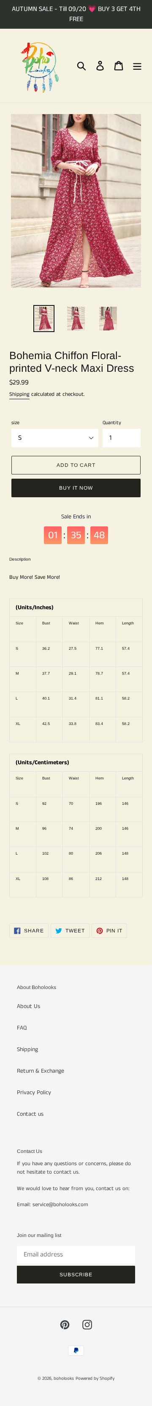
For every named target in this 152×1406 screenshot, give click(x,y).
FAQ (22, 1028)
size (15, 422)
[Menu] (137, 66)
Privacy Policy (34, 1092)
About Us (28, 1006)
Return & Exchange (40, 1071)
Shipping (19, 394)
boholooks (64, 1378)
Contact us (30, 1114)
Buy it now (76, 488)
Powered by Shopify (95, 1378)
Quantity (112, 422)
